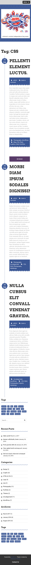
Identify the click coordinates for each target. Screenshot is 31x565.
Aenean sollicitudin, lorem (11, 439)
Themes (5, 493)
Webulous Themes (15, 558)
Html (17, 144)
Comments (21, 406)
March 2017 (6, 514)
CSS (18, 142)
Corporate (4, 408)
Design (18, 408)
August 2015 (7, 520)
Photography (17, 140)
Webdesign (13, 268)
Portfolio (22, 144)
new (4, 483)
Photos (19, 411)
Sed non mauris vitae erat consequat (14, 453)
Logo (4, 479)
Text (8, 413)
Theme (11, 413)
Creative (9, 408)
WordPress (25, 140)
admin (15, 80)
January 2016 (7, 517)
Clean (15, 406)
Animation (4, 406)
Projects (21, 383)
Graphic (5, 472)
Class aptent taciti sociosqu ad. (12, 448)
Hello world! (6, 436)
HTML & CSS (7, 476)
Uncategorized (14, 264)
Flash (21, 142)
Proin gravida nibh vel (9, 445)
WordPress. (14, 557)
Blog (15, 142)
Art (8, 406)
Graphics (12, 144)
